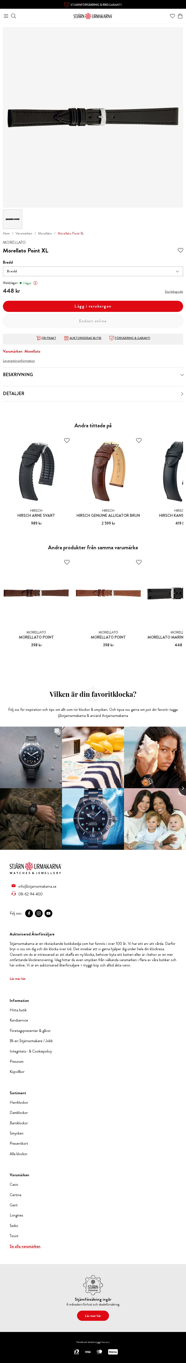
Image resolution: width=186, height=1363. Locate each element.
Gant (14, 1205)
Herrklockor (19, 1102)
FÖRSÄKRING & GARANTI (132, 338)
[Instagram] (39, 913)
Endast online (93, 321)
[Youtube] (48, 913)
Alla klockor (18, 1154)
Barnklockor (19, 1123)
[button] (93, 271)
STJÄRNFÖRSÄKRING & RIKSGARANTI (96, 5)
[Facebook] (29, 913)
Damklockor (19, 1112)
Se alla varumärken (25, 1246)
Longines (16, 1215)
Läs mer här (18, 978)
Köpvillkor (17, 1071)
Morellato (45, 233)
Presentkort (19, 1143)
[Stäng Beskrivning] (182, 375)
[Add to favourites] (180, 250)
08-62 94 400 (30, 894)
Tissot (14, 1236)
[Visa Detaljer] (182, 394)
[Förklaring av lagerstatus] (35, 283)
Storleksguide (174, 291)
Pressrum (16, 1061)
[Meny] (6, 16)
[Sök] (13, 16)
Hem (6, 233)
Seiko (14, 1225)
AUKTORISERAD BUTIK (85, 338)
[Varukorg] (180, 16)
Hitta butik (18, 1010)
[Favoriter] (172, 16)
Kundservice (19, 1020)
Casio (14, 1184)
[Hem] (93, 15)
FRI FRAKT (49, 338)
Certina (15, 1195)
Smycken (16, 1133)
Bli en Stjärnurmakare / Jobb (31, 1041)
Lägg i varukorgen (93, 306)
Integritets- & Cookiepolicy (31, 1051)
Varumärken (24, 233)
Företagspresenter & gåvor (30, 1030)
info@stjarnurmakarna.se (37, 886)
